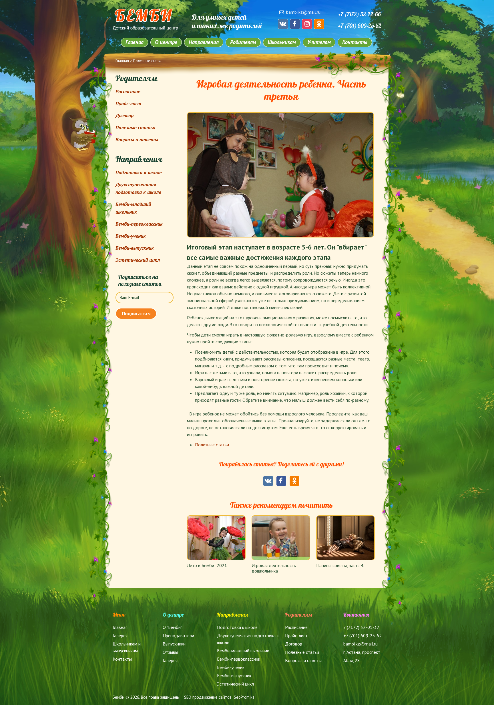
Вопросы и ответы (136, 139)
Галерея (120, 635)
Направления (204, 42)
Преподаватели (178, 635)
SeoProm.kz (244, 697)
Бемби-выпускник (134, 248)
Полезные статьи (147, 60)
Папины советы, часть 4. (340, 565)
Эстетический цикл (137, 260)
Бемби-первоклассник (139, 224)
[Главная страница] (145, 28)
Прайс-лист (128, 103)
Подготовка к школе (138, 172)
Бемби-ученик (130, 236)
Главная (135, 42)
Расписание (127, 91)
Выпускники (174, 644)
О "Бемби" (172, 627)
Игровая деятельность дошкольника (274, 568)
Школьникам (282, 42)
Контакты (354, 42)
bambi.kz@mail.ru (303, 12)
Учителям (319, 42)
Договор (124, 115)
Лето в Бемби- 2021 (207, 565)
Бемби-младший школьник (243, 650)
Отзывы (170, 652)
